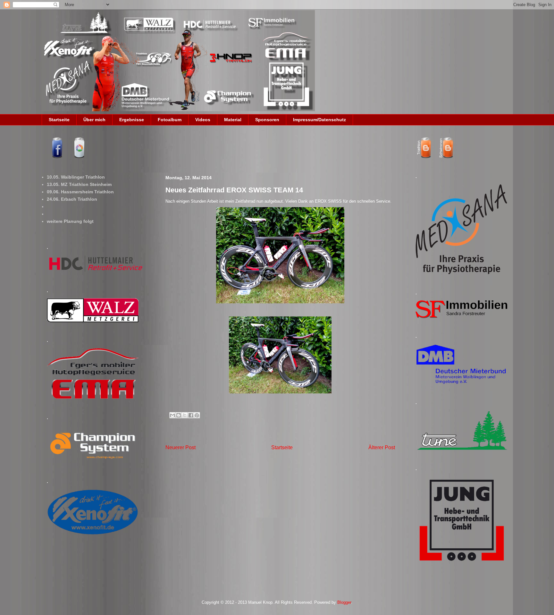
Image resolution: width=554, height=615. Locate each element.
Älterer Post (381, 447)
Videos (202, 119)
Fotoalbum (169, 119)
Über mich (94, 119)
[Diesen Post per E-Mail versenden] (172, 415)
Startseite (59, 119)
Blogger (344, 602)
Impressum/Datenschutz (319, 119)
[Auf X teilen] (184, 415)
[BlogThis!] (178, 415)
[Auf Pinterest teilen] (197, 415)
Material (232, 119)
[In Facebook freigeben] (191, 415)
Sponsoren (267, 119)
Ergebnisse (131, 119)
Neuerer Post (180, 447)
